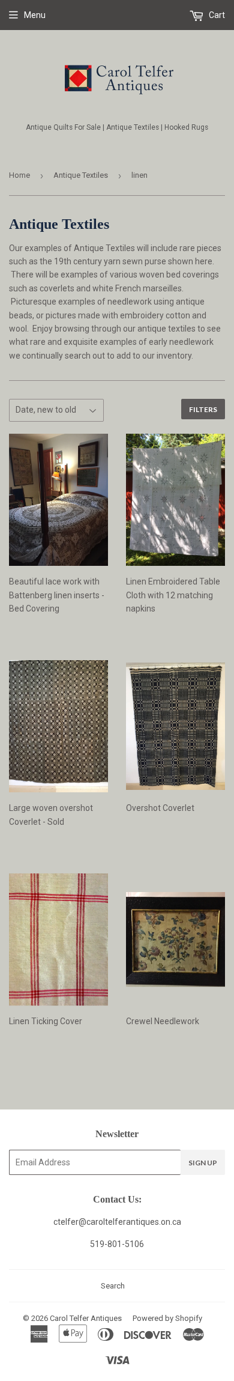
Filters (203, 409)
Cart (216, 15)
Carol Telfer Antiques (86, 1318)
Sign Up (202, 1162)
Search (113, 1285)
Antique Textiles (80, 175)
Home (19, 175)
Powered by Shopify (167, 1318)
